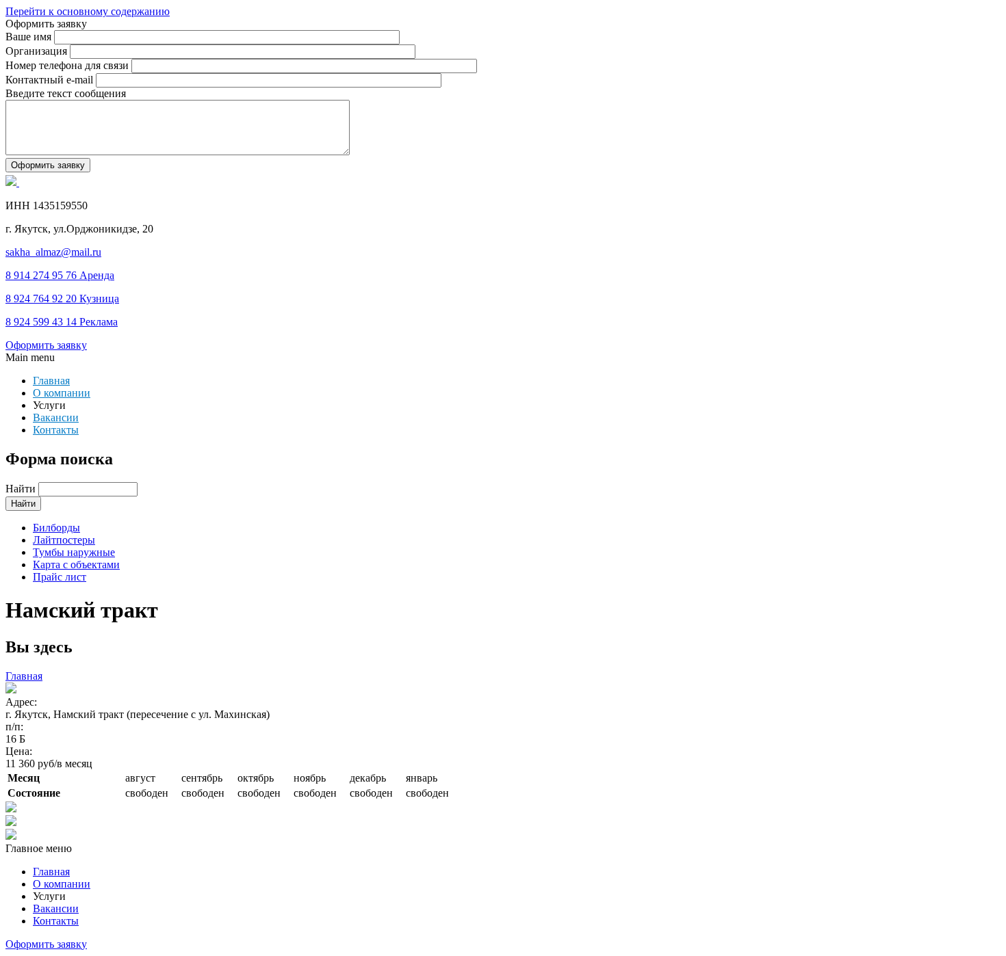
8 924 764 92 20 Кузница (62, 298)
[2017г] (503, 835)
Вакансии (56, 417)
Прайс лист (59, 577)
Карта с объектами (76, 564)
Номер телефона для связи (68, 65)
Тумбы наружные (74, 552)
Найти (21, 488)
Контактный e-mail (50, 79)
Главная (51, 380)
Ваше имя (29, 36)
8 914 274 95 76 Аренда (59, 275)
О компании (61, 393)
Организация (37, 51)
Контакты (56, 430)
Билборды (56, 527)
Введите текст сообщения (65, 93)
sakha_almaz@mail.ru (53, 252)
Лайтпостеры (64, 540)
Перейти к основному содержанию (87, 11)
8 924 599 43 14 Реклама (61, 322)
